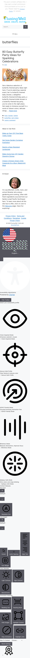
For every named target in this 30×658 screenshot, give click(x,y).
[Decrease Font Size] (2, 499)
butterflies (7, 118)
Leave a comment (9, 120)
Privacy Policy (11, 216)
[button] (1, 259)
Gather (16, 115)
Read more (13, 111)
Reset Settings (6, 644)
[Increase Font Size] (2, 491)
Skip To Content (5, 640)
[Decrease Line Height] (2, 528)
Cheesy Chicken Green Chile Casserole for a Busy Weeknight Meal (14, 163)
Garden (10, 115)
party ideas (15, 118)
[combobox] (15, 242)
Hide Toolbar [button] (6, 300)
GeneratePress (15, 225)
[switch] (7, 339)
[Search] (25, 27)
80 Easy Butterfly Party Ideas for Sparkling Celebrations (13, 56)
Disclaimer (16, 218)
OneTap (12, 295)
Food (5, 115)
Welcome (8, 206)
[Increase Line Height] (2, 520)
